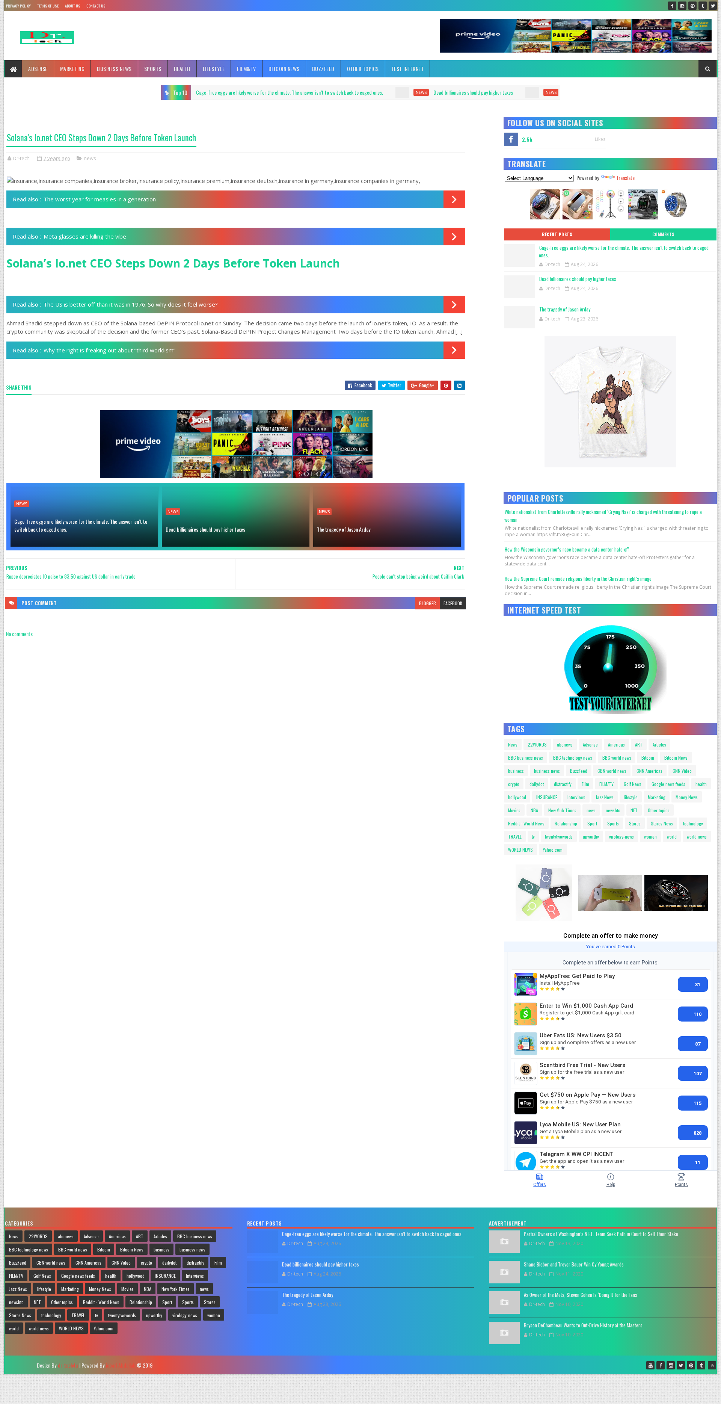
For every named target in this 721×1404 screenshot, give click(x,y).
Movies (514, 810)
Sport (592, 823)
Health (182, 69)
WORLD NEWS (520, 849)
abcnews (565, 744)
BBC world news (616, 757)
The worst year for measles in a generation (100, 199)
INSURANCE (546, 797)
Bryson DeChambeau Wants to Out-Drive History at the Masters (583, 1325)
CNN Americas (649, 771)
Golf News (632, 784)
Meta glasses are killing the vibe (85, 236)
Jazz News (605, 797)
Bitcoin (647, 757)
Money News (687, 797)
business (516, 771)
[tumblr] (702, 6)
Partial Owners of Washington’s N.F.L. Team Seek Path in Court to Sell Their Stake (601, 1234)
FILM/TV (606, 784)
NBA (534, 810)
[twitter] (713, 6)
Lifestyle (214, 69)
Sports (152, 69)
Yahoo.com (553, 849)
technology (693, 823)
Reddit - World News (526, 823)
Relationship (566, 823)
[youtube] (650, 1365)
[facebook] (672, 6)
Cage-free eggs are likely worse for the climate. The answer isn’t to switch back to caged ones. (80, 525)
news (235, 92)
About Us (72, 6)
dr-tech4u (68, 1365)
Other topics (363, 69)
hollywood (517, 797)
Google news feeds (668, 784)
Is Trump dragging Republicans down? (518, 92)
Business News (114, 69)
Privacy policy (18, 6)
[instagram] (682, 6)
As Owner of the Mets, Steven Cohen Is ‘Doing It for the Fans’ (581, 1294)
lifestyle (631, 797)
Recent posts (557, 234)
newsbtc (613, 810)
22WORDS (537, 744)
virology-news (621, 836)
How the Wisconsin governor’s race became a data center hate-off (567, 549)
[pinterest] (692, 6)
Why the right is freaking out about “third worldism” (109, 350)
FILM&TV (246, 69)
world (672, 836)
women (650, 836)
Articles (659, 744)
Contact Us (95, 6)
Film (585, 784)
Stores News (662, 823)
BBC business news (525, 757)
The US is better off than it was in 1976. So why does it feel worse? (131, 304)
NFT (634, 810)
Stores (635, 823)
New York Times (562, 810)
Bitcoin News (284, 69)
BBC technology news (572, 757)
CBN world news (611, 771)
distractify (563, 784)
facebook (452, 603)
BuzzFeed (323, 69)
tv (533, 836)
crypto (513, 784)
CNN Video (682, 771)
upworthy (591, 836)
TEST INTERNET (407, 69)
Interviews (576, 797)
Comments (663, 234)
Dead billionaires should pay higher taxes (287, 92)
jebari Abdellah (120, 1365)
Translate (625, 177)
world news (697, 836)
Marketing (72, 69)
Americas (616, 744)
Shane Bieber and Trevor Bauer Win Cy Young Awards (574, 1264)
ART (639, 744)
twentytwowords (559, 836)
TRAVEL (515, 836)
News (512, 744)
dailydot (536, 784)
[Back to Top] (712, 1365)
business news (547, 771)
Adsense (38, 69)
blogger (427, 603)
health (701, 784)
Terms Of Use (48, 6)
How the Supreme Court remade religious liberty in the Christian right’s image (578, 578)
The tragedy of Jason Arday (404, 92)
